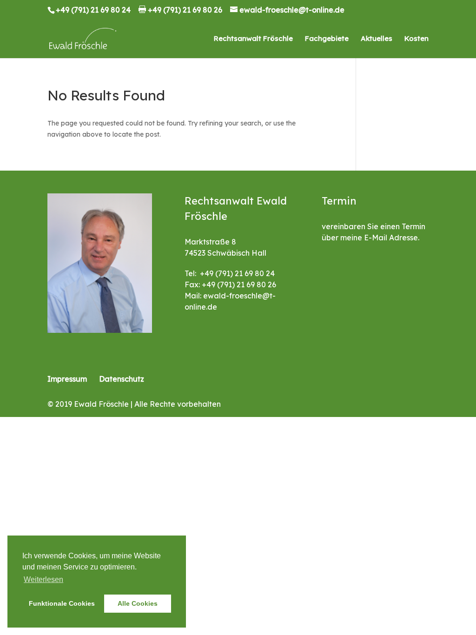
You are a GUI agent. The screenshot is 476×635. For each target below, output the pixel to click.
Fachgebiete (327, 39)
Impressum (67, 379)
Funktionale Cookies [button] (62, 603)
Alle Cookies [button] (138, 603)
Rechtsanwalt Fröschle (253, 39)
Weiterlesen (43, 579)
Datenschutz (121, 379)
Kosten (416, 39)
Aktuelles (376, 39)
